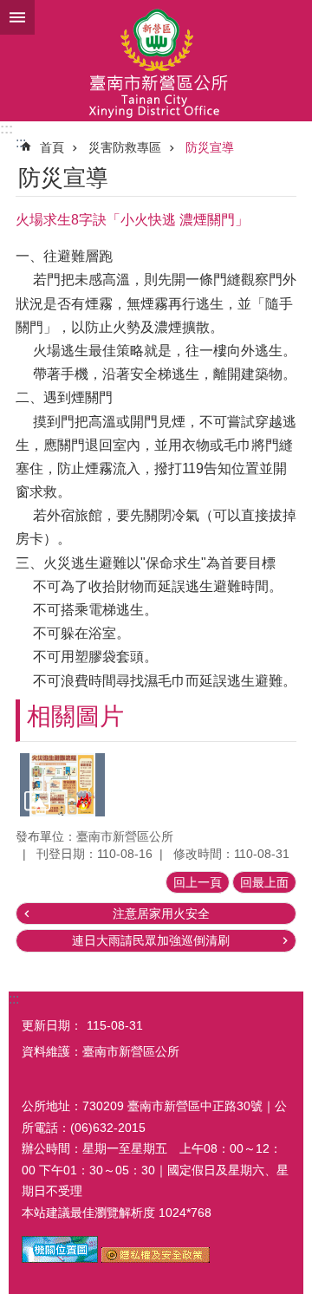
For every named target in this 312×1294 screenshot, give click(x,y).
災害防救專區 (124, 147)
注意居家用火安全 (161, 913)
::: (6, 128)
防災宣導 (209, 147)
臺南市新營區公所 (156, 60)
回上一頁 (197, 882)
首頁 (52, 147)
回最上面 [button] (264, 882)
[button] (62, 784)
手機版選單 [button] (17, 17)
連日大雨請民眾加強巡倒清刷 (151, 940)
